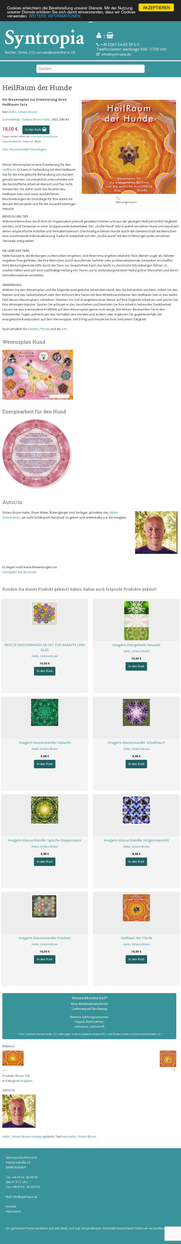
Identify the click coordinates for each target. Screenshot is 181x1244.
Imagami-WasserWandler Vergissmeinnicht (136, 840)
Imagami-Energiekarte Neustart (136, 645)
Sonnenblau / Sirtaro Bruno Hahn (26, 119)
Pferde (44, 329)
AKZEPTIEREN (156, 7)
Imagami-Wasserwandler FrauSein (45, 938)
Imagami (26, 1081)
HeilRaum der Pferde (136, 938)
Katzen (33, 329)
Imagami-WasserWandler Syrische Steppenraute (44, 840)
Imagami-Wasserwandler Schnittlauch (136, 742)
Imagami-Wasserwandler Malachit (45, 742)
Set (64, 329)
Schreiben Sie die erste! (19, 572)
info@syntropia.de (116, 54)
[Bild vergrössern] (129, 193)
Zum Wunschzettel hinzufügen (24, 149)
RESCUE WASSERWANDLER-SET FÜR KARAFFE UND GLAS (44, 647)
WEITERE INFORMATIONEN (54, 16)
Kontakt (11, 1206)
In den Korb (33, 129)
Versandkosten (91, 1228)
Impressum (13, 1211)
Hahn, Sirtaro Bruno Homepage (24, 1136)
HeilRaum (9, 169)
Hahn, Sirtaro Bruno (23, 112)
